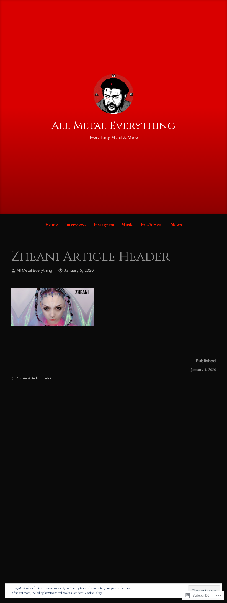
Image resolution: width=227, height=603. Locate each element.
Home (51, 224)
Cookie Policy (93, 593)
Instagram (104, 224)
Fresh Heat (152, 224)
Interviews (75, 224)
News (176, 224)
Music (127, 224)
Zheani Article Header (30, 379)
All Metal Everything (113, 126)
